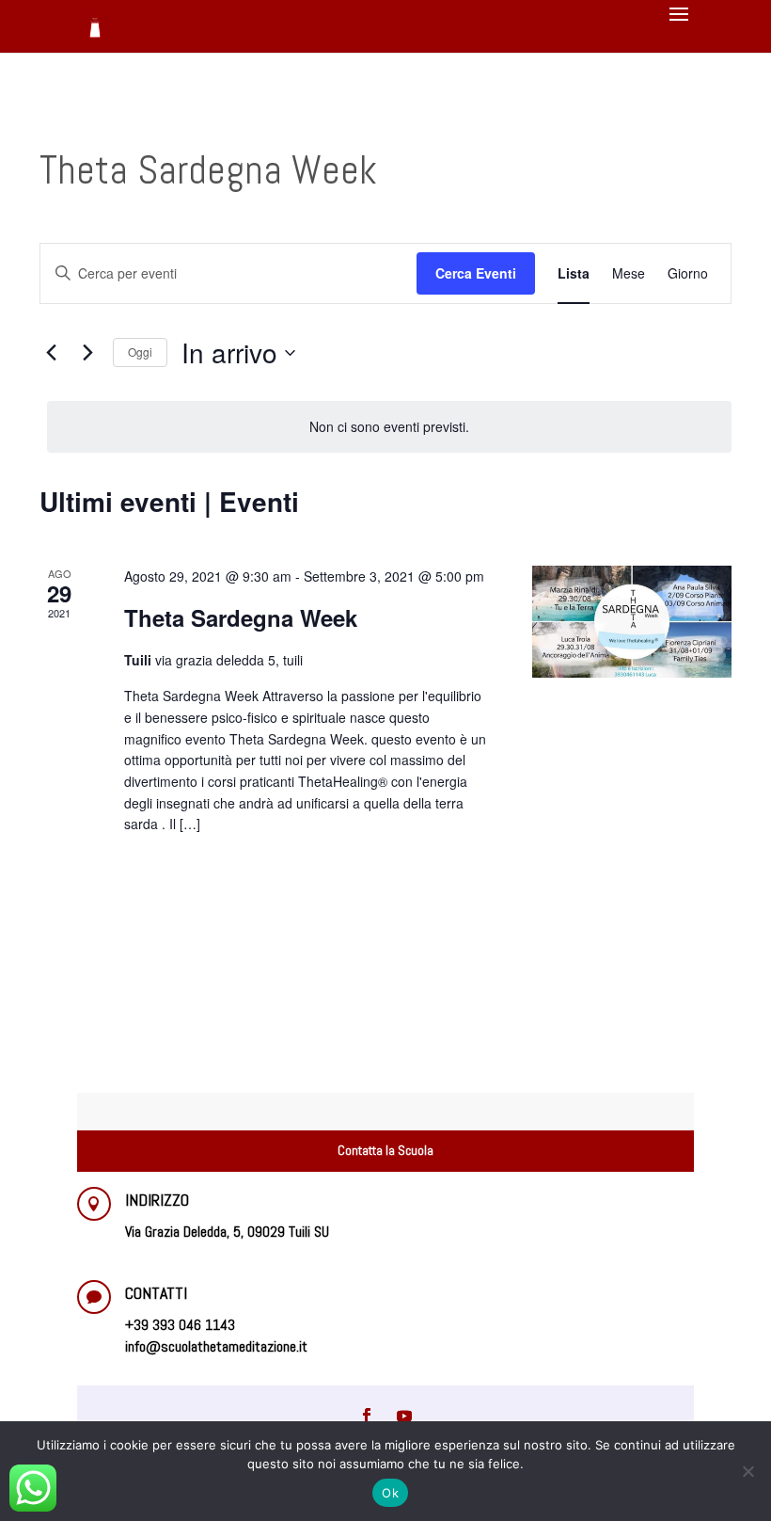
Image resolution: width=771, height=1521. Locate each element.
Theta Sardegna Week (240, 617)
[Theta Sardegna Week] (632, 622)
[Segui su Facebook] (367, 1416)
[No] (747, 1471)
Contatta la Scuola (385, 1150)
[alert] (389, 427)
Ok (390, 1492)
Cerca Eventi (475, 273)
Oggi (140, 352)
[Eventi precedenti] (50, 353)
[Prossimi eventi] (87, 353)
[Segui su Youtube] (404, 1416)
